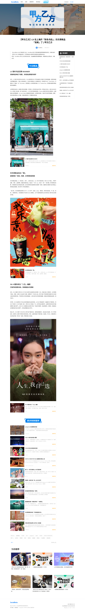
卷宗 (25, 538)
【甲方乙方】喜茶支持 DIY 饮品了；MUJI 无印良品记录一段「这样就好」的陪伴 (42, 590)
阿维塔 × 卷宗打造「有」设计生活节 (67, 90)
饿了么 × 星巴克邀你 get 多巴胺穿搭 (67, 80)
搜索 (67, 1)
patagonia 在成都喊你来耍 (65, 69)
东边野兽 (43, 538)
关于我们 (12, 607)
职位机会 (38, 1)
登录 (72, 1)
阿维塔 (21, 538)
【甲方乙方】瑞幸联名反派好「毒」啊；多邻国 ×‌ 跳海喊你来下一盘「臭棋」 (20, 568)
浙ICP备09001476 (71, 604)
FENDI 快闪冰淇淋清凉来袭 (65, 61)
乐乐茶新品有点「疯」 (64, 67)
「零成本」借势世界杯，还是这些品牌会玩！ (20, 590)
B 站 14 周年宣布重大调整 (65, 72)
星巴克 (16, 538)
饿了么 (12, 538)
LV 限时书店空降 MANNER (65, 64)
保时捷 (29, 538)
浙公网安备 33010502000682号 (68, 605)
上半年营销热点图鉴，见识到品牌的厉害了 (63, 567)
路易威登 (18, 535)
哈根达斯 (48, 538)
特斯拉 (38, 538)
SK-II (27, 535)
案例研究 (32, 1)
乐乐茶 (23, 535)
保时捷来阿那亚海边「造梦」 (65, 96)
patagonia (32, 535)
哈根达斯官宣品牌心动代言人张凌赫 (67, 87)
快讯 (22, 1)
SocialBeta (40, 47)
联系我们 (16, 607)
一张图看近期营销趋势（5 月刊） (61, 589)
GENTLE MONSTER (48, 535)
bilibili (37, 535)
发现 (26, 1)
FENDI (41, 535)
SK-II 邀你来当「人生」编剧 (65, 93)
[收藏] (52, 542)
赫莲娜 (33, 538)
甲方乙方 (12, 535)
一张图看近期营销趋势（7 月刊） (40, 567)
